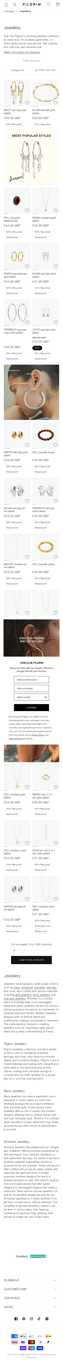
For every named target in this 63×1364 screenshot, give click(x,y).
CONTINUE (31, 707)
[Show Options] (45, 697)
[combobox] (30, 697)
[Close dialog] (55, 624)
